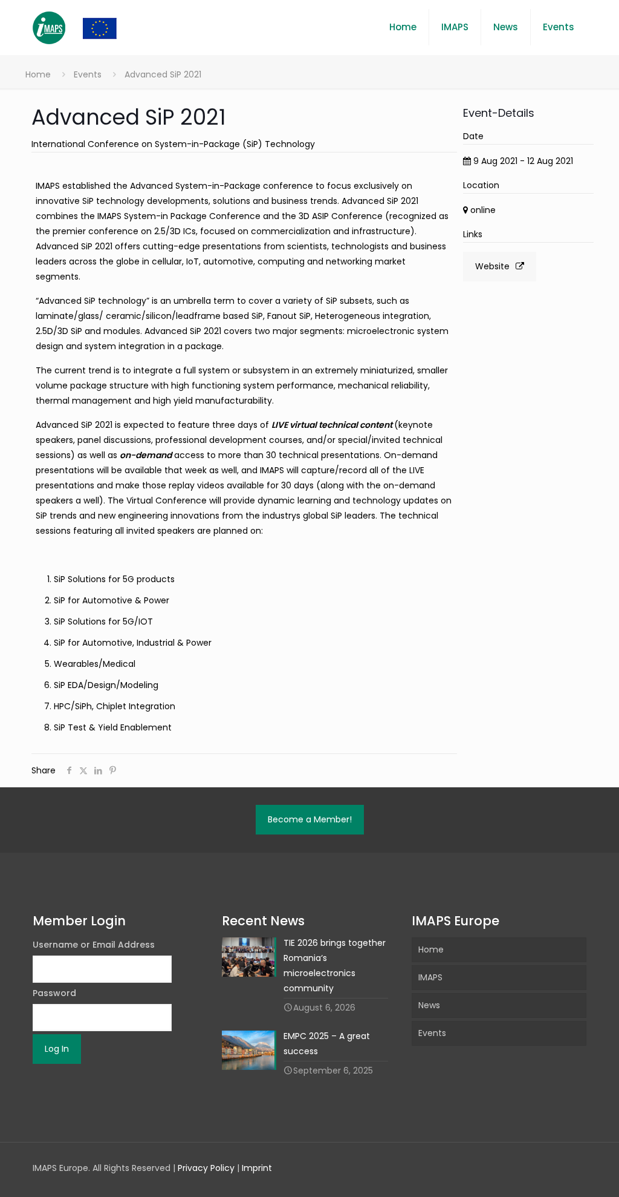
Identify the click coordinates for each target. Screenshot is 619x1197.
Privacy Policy (206, 1168)
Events (88, 74)
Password (54, 993)
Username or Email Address (94, 945)
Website (492, 266)
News (429, 1005)
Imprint (257, 1168)
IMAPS (430, 977)
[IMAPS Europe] (87, 27)
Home (38, 74)
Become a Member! (310, 819)
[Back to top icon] (561, 1172)
